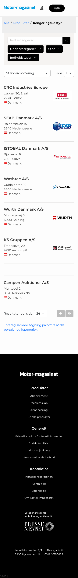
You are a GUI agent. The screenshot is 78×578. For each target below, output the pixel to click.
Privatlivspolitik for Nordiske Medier (39, 436)
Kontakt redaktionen (39, 476)
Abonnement (39, 396)
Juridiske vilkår (39, 443)
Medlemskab (39, 403)
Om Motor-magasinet (39, 497)
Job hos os (39, 490)
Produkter (21, 23)
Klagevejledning (39, 450)
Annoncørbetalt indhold (39, 457)
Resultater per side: (19, 313)
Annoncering (39, 410)
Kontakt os (39, 483)
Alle (6, 23)
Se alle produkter (39, 417)
